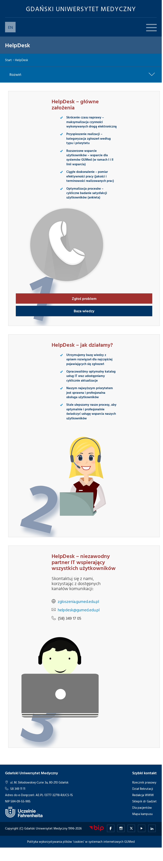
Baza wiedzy (84, 311)
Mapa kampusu (142, 813)
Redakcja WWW (143, 795)
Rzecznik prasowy (144, 782)
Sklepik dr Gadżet (144, 801)
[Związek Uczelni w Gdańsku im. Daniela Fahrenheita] (24, 812)
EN (10, 27)
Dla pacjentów (142, 807)
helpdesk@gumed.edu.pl (79, 610)
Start (8, 60)
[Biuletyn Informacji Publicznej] (96, 827)
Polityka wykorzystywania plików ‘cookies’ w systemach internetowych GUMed (81, 841)
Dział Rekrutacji (142, 788)
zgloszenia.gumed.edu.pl (78, 601)
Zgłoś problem (84, 298)
